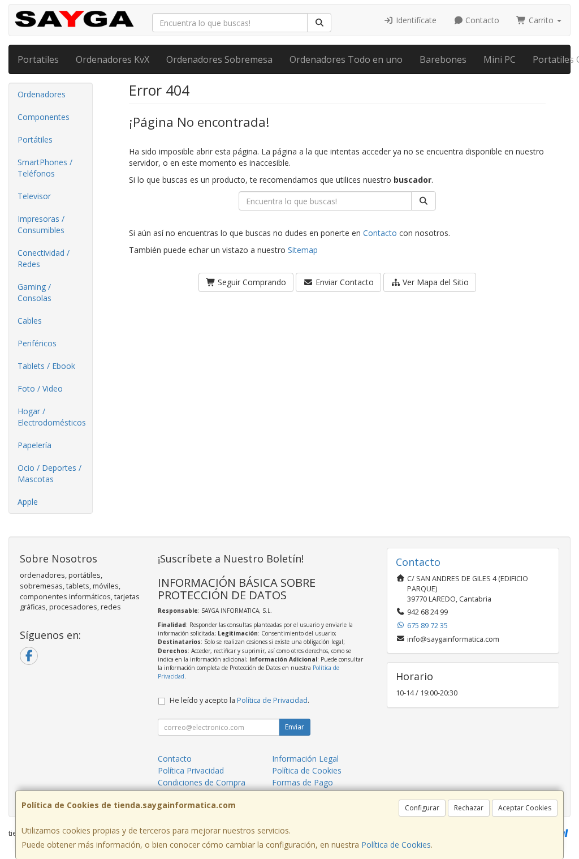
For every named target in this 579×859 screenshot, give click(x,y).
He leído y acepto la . (239, 700)
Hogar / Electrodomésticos (52, 417)
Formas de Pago (302, 782)
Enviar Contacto (343, 282)
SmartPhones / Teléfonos (45, 168)
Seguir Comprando (250, 282)
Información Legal (305, 758)
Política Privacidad (191, 770)
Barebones (443, 59)
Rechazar (468, 808)
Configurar (422, 808)
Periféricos (37, 343)
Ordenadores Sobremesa (219, 59)
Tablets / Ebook (46, 365)
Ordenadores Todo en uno (346, 59)
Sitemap (303, 249)
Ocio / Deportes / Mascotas (49, 473)
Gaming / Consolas (34, 292)
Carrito (541, 20)
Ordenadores (42, 94)
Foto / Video (40, 388)
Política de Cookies (396, 844)
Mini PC (499, 59)
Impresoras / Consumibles (41, 224)
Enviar (294, 727)
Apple (28, 501)
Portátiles (35, 139)
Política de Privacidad (272, 700)
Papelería (34, 445)
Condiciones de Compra (201, 782)
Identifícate (415, 20)
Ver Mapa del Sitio (434, 282)
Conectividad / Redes (44, 258)
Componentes (44, 116)
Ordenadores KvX (112, 59)
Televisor (34, 196)
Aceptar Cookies (524, 808)
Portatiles (38, 59)
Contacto (481, 20)
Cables (30, 320)
